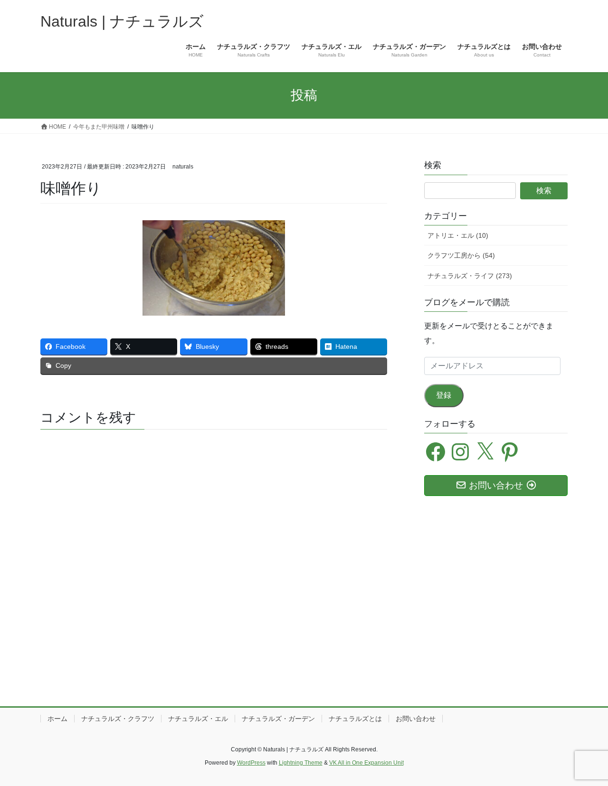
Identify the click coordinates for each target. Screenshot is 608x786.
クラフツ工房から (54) (461, 255)
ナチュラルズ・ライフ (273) (470, 276)
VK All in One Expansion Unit (366, 762)
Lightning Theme (301, 762)
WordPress (251, 762)
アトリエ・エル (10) (458, 235)
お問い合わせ (416, 718)
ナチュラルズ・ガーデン (278, 718)
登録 (443, 395)
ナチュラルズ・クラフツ (117, 718)
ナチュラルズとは (355, 718)
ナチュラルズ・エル (198, 718)
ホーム (57, 718)
